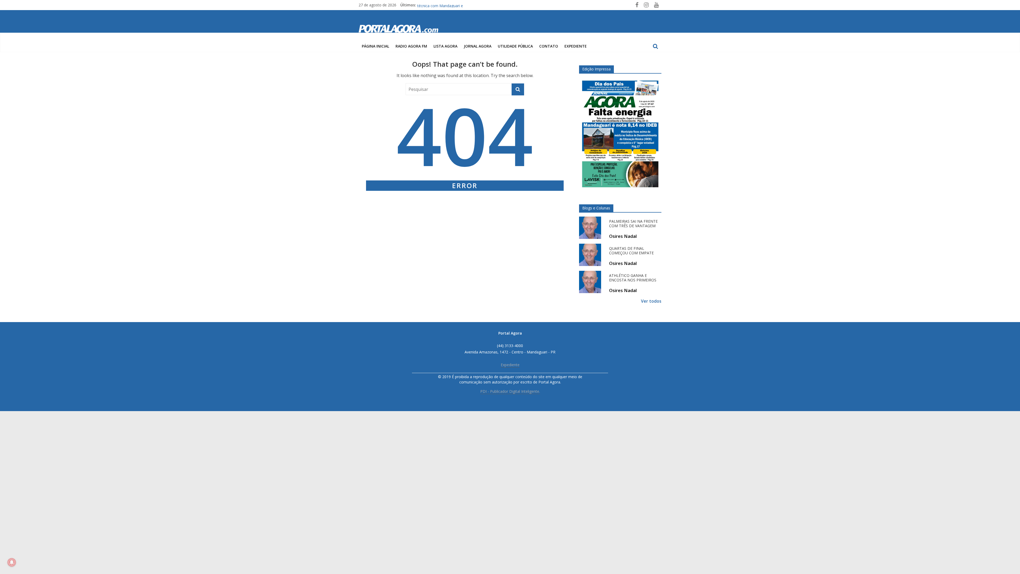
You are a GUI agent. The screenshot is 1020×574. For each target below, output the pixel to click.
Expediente (575, 46)
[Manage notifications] (11, 562)
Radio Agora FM (411, 46)
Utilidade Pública (515, 46)
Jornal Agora (477, 46)
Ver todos (651, 301)
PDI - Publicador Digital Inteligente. (510, 391)
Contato (548, 46)
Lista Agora (445, 46)
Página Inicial (375, 46)
